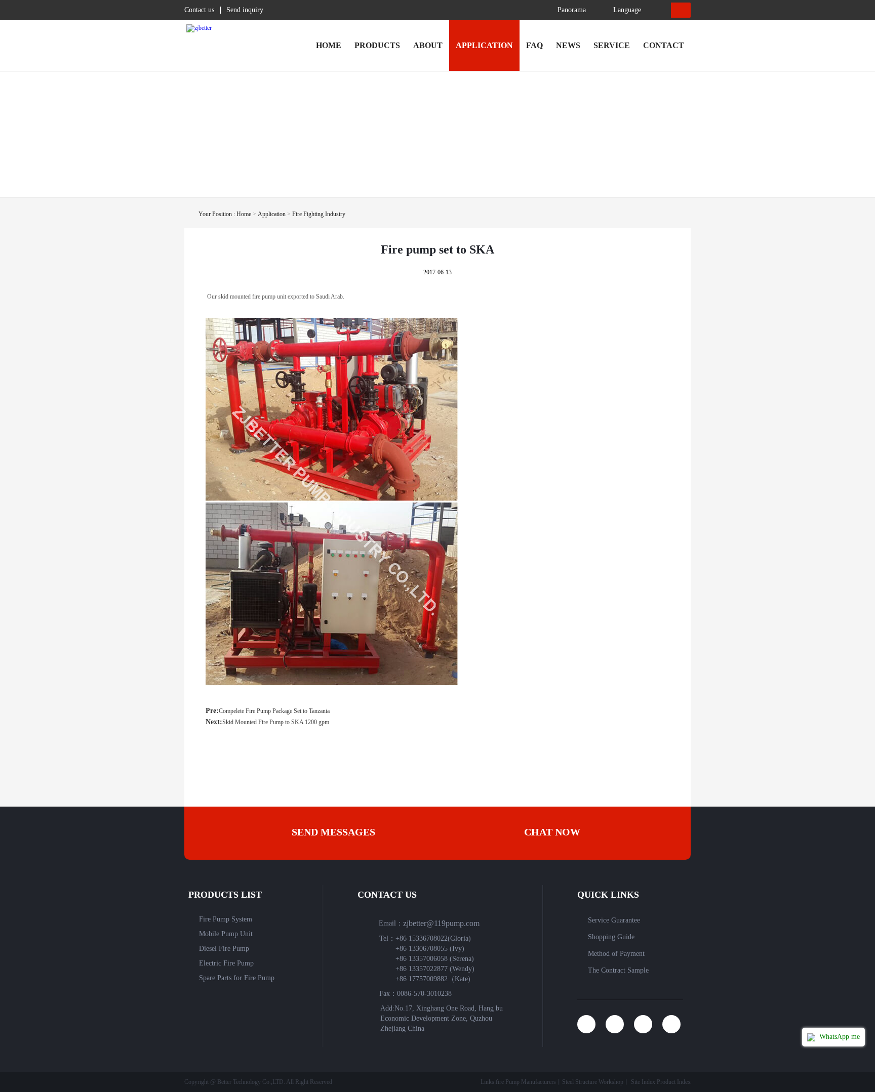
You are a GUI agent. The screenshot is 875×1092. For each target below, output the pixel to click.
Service (611, 45)
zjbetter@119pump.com (441, 923)
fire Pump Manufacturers (526, 1081)
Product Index (674, 1081)
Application (484, 45)
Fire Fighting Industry (318, 214)
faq (534, 45)
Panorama (572, 10)
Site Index (643, 1081)
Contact (663, 45)
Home (328, 45)
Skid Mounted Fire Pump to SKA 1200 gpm (275, 722)
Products (377, 45)
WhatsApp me (838, 1036)
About (428, 45)
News (568, 45)
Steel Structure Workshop (592, 1081)
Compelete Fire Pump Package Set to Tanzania (274, 711)
